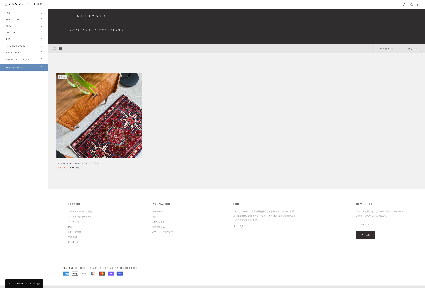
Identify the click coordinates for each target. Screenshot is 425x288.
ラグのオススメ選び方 (18, 59)
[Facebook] (234, 226)
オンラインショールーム (80, 216)
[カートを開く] (418, 4)
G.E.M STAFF (13, 52)
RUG (8, 13)
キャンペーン (158, 211)
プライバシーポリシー (162, 231)
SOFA (9, 26)
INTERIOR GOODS (16, 46)
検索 (70, 226)
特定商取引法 (158, 226)
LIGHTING (11, 32)
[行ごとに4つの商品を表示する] (60, 48)
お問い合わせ (74, 231)
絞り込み (413, 48)
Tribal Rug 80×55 (77, 163)
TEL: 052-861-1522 (74, 268)
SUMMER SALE (14, 67)
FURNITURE (13, 19)
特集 (154, 216)
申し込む (366, 235)
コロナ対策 (73, 221)
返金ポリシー (74, 241)
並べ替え (385, 48)
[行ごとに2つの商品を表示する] (54, 48)
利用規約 (72, 236)
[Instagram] (241, 226)
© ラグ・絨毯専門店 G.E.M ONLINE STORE (113, 268)
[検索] (411, 4)
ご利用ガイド (158, 221)
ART (8, 39)
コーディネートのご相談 (80, 211)
